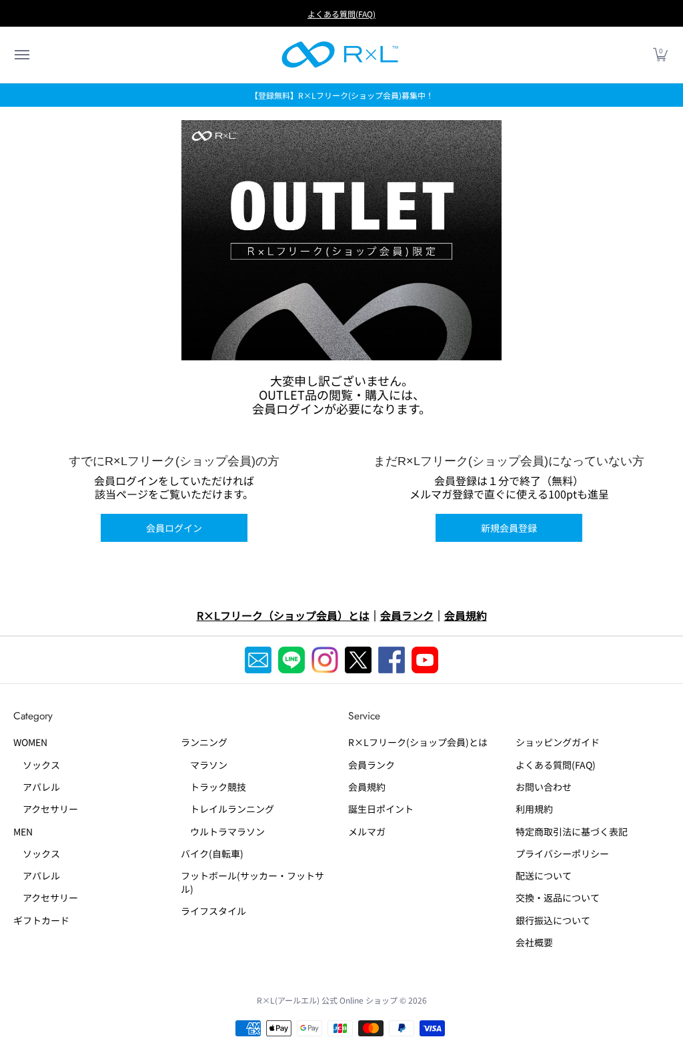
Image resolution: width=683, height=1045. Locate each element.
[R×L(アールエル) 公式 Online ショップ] (340, 54)
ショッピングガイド (558, 742)
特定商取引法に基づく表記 (572, 831)
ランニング (204, 742)
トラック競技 (213, 786)
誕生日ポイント (381, 808)
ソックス (36, 764)
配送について (544, 875)
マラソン (204, 764)
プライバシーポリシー (562, 853)
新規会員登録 (509, 528)
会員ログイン (174, 528)
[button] (21, 55)
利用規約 (534, 808)
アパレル (36, 786)
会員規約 (367, 786)
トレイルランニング (227, 808)
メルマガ (367, 831)
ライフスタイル (213, 911)
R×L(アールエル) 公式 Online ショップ (327, 1000)
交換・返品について (558, 897)
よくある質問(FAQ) (341, 13)
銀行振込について (553, 920)
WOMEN (30, 742)
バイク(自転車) (212, 853)
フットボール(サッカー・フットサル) (252, 882)
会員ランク (371, 764)
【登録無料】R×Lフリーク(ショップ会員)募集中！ (342, 95)
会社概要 (534, 942)
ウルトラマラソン (223, 831)
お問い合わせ (544, 786)
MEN (23, 831)
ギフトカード (41, 920)
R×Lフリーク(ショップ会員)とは (418, 742)
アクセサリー (45, 808)
